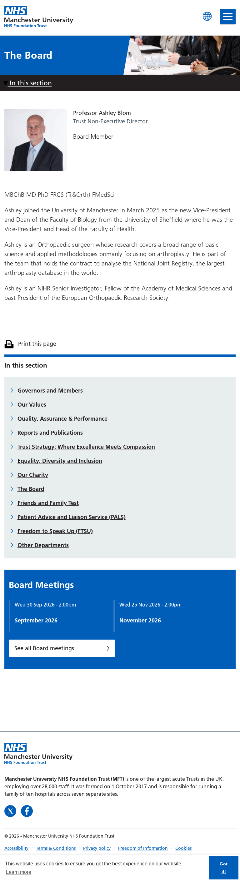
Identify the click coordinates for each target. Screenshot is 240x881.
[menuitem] (20, 848)
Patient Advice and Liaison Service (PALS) (72, 517)
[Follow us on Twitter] (11, 810)
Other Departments (43, 545)
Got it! (224, 867)
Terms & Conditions (56, 848)
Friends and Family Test (48, 503)
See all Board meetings (44, 648)
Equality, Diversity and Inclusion (60, 460)
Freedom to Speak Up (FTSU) (55, 531)
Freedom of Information (143, 848)
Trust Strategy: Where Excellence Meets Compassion (86, 446)
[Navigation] (228, 16)
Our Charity (33, 474)
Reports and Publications (50, 432)
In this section (30, 83)
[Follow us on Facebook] (27, 810)
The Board (31, 488)
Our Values (32, 404)
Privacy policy (97, 848)
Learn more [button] (18, 872)
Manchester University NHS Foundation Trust (38, 17)
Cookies (183, 848)
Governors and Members (50, 390)
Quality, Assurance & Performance (63, 418)
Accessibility (16, 848)
